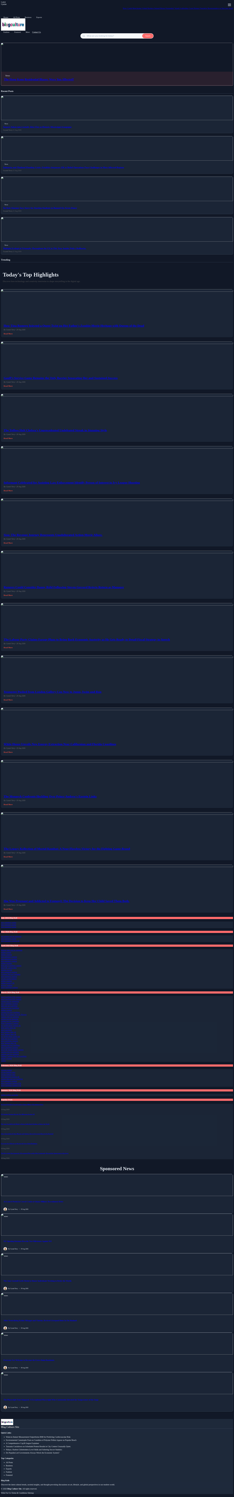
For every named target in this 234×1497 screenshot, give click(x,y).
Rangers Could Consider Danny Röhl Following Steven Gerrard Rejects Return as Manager (64, 587)
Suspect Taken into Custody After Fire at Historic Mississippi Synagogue (37, 127)
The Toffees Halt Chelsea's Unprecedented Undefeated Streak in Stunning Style (55, 430)
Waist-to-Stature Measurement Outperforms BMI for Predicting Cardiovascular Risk (38, 1437)
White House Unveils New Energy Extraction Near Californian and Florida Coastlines (60, 744)
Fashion (6, 32)
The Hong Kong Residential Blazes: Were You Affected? (39, 79)
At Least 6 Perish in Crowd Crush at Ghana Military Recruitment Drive (22, 1104)
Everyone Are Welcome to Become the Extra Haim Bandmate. (19, 1143)
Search (147, 36)
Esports (39, 17)
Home (5, 17)
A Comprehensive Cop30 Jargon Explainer (22, 1443)
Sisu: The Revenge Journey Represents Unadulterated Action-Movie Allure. (53, 534)
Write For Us (6, 1493)
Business (28, 17)
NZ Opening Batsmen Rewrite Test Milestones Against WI (18, 1114)
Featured (17, 32)
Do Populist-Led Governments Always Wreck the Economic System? (32, 1453)
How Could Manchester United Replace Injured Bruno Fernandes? (129, 8)
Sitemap (31, 1493)
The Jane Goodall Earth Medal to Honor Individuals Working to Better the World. (25, 1124)
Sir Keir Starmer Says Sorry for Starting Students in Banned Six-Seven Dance (40, 208)
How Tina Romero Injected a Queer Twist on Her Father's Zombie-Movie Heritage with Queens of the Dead (74, 325)
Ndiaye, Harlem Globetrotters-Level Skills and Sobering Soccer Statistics (34, 1450)
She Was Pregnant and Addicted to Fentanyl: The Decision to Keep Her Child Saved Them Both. (66, 901)
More (28, 32)
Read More (8, 334)
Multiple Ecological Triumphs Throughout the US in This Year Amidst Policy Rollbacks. (44, 248)
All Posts (16, 17)
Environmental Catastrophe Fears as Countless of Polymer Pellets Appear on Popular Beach (41, 1440)
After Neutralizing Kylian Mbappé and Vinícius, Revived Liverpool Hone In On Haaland (27, 1134)
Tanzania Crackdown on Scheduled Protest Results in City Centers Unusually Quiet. (38, 1446)
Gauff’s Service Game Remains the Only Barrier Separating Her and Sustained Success (61, 378)
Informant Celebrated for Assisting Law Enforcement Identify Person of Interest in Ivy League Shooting (72, 482)
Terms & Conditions (19, 1493)
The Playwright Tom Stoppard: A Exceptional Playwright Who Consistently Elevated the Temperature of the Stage (34, 1153)
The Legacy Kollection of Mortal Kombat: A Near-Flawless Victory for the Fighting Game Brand (67, 848)
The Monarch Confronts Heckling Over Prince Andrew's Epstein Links (50, 796)
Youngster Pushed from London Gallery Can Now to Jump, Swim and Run (52, 691)
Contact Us (36, 32)
